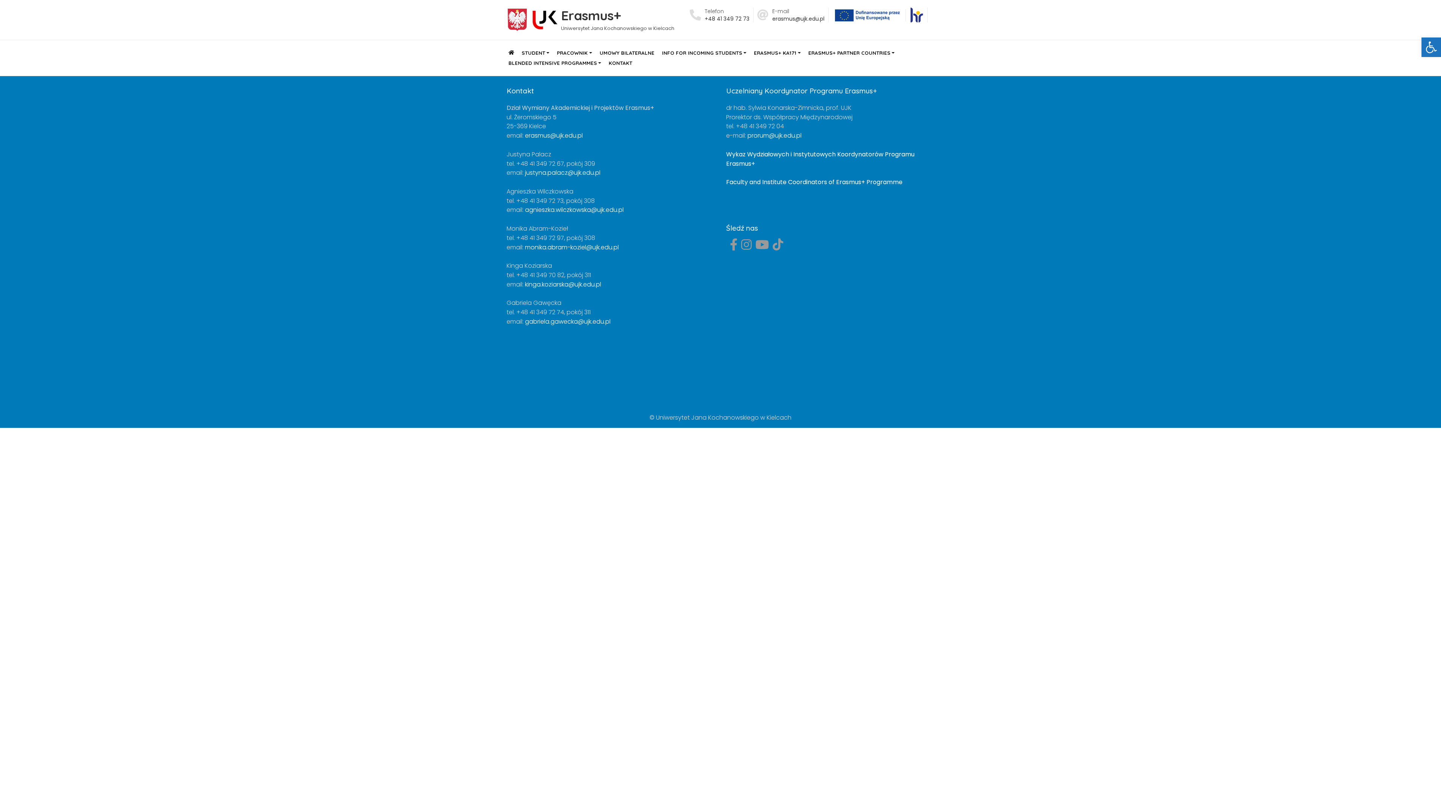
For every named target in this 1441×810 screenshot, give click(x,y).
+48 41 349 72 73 (727, 18)
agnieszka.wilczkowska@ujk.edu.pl (574, 210)
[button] (1431, 47)
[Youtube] (762, 247)
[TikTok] (778, 247)
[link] (917, 15)
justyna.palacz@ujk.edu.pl (562, 172)
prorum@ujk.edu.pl (775, 135)
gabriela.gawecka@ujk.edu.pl (568, 321)
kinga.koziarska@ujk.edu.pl (563, 284)
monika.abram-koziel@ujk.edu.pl (572, 247)
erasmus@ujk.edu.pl (798, 18)
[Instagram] (746, 247)
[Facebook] (733, 247)
